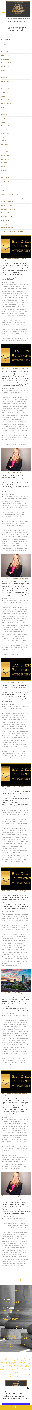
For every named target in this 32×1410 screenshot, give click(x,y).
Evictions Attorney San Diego (16, 318)
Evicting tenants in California (10, 728)
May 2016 (3, 166)
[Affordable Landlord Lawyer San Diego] (16, 774)
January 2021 (4, 129)
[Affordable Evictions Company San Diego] (16, 246)
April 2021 (4, 122)
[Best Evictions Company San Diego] (16, 355)
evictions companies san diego (11, 320)
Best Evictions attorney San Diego (11, 1220)
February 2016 (5, 177)
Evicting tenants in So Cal (9, 731)
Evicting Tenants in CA (14, 308)
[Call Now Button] (16, 1407)
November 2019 (5, 159)
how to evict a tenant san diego (11, 647)
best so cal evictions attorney (16, 1022)
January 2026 (5, 59)
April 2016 (4, 170)
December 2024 (6, 81)
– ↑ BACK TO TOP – (16, 1291)
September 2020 (6, 133)
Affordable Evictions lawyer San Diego (13, 288)
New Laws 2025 (5, 216)
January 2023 (5, 118)
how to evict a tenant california (15, 331)
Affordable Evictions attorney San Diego (16, 284)
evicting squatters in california (11, 721)
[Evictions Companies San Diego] (16, 669)
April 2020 (4, 140)
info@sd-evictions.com (15, 1345)
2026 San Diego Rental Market (10, 194)
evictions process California (14, 324)
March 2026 (4, 51)
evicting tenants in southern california (15, 1241)
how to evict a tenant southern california (14, 651)
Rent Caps (4, 220)
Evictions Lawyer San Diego (13, 634)
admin (6, 282)
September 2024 (6, 88)
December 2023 (6, 103)
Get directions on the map (14, 1345)
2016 (2, 190)
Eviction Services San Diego (10, 631)
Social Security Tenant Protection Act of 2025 (14, 231)
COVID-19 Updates (6, 201)
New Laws (4, 213)
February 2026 (5, 55)
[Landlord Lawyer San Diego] (16, 980)
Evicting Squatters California (10, 300)
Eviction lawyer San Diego (9, 317)
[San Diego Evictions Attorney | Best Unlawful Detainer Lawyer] (18, 8)
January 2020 (5, 151)
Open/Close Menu (3, 11)
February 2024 (5, 100)
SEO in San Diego (24, 1375)
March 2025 (4, 77)
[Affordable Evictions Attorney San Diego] (16, 1081)
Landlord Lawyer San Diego (17, 340)
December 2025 (6, 63)
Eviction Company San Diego (16, 315)
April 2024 (4, 96)
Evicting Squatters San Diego (12, 724)
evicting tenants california (10, 1033)
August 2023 (4, 107)
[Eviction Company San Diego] (16, 459)
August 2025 (4, 70)
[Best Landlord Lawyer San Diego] (16, 878)
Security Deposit (6, 227)
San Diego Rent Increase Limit (10, 224)
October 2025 (5, 66)
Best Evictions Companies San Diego (15, 578)
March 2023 (4, 114)
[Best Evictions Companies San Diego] (16, 565)
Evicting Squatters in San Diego (11, 1029)
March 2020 (4, 144)
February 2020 (5, 148)
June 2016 (4, 163)
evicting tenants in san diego (16, 1238)
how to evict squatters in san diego (12, 653)
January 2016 (5, 181)
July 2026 (3, 44)
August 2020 (4, 137)
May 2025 (4, 74)
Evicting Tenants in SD (12, 311)
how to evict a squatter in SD (14, 642)
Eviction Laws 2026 (6, 205)
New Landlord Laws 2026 (8, 209)
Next (29, 1280)
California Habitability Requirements (11, 198)
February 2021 (5, 125)
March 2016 (4, 174)
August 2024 (4, 92)
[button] (27, 1388)
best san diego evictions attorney (11, 295)
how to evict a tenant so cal (17, 649)
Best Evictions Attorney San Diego (14, 1196)
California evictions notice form (17, 299)
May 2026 (4, 48)
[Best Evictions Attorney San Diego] (16, 1183)
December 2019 (6, 155)
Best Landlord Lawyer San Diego (17, 293)
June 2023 (4, 111)
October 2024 (5, 85)
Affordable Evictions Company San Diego (14, 286)
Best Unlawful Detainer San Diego (17, 1225)
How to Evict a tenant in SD (20, 645)
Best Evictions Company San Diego (15, 368)
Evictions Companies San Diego (13, 682)
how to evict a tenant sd (15, 335)
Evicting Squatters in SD (15, 304)
